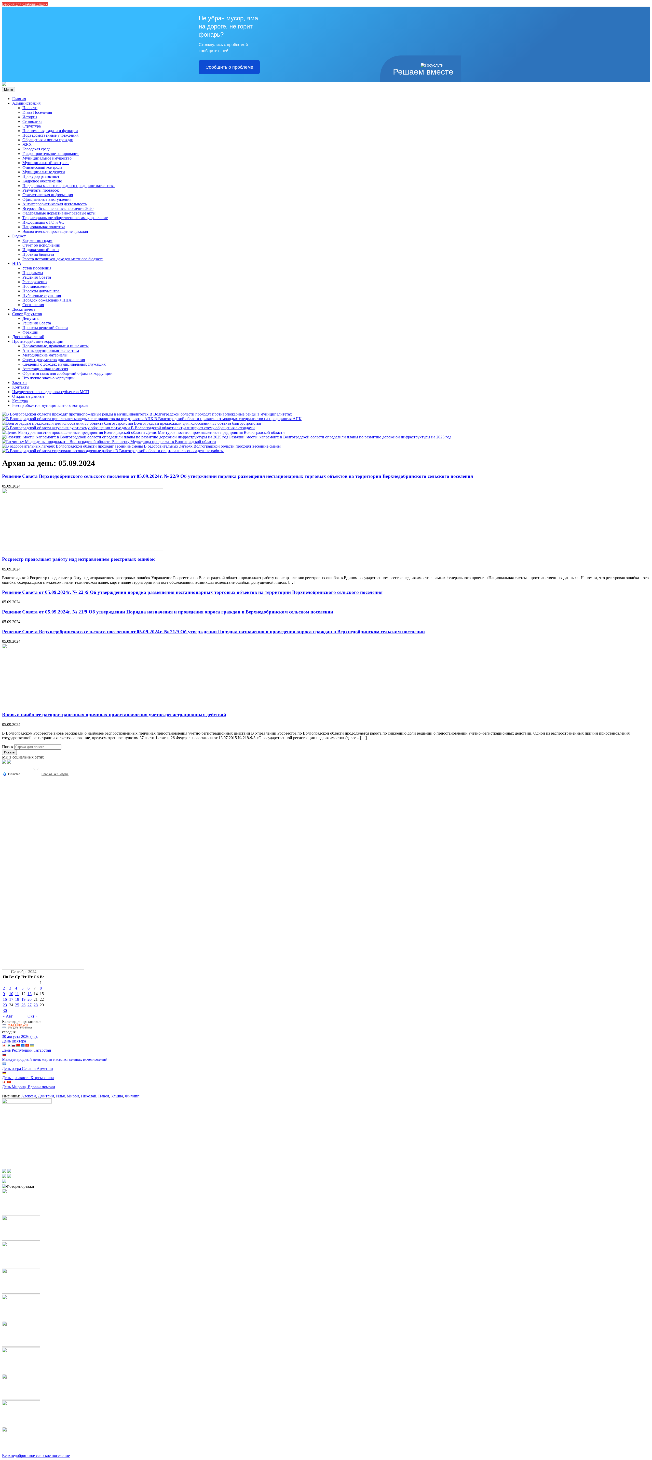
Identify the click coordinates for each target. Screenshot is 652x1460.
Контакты (20, 387)
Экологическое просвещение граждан (55, 231)
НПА (16, 263)
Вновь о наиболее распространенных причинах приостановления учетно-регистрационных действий (114, 714)
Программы (32, 272)
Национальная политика (43, 227)
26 (23, 1005)
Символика (32, 121)
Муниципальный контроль (45, 163)
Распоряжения (34, 282)
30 (5, 1010)
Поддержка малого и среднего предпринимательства (68, 185)
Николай (88, 1096)
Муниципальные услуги (43, 172)
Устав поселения (36, 268)
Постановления (35, 286)
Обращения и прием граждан (47, 140)
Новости (29, 108)
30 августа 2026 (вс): (20, 1036)
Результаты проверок (40, 190)
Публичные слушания (41, 295)
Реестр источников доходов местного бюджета (62, 259)
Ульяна (117, 1096)
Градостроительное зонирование (50, 153)
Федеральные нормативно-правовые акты (59, 213)
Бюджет (19, 236)
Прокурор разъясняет (40, 176)
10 (11, 994)
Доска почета (23, 309)
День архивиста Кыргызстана (28, 1078)
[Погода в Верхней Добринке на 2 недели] (55, 774)
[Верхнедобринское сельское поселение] (4, 84)
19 (23, 999)
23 (5, 1005)
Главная (19, 98)
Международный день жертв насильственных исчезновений (54, 1059)
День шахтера (14, 1041)
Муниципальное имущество (47, 158)
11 (17, 994)
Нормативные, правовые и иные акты (55, 346)
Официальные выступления (46, 199)
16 (5, 999)
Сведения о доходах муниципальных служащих (64, 364)
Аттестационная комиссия (45, 369)
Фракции (30, 332)
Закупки (19, 382)
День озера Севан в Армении (27, 1068)
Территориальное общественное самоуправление (65, 218)
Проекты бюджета (38, 254)
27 (30, 1005)
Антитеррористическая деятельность (54, 204)
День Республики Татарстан (26, 1050)
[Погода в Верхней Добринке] (36, 769)
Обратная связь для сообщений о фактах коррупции (67, 373)
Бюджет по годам (37, 240)
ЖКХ (27, 144)
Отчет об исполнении (41, 245)
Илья (60, 1096)
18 (17, 999)
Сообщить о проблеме (229, 67)
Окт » (32, 1016)
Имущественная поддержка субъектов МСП (50, 392)
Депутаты (30, 318)
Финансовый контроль (42, 167)
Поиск (7, 747)
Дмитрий (46, 1096)
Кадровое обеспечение (42, 181)
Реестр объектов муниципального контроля (50, 405)
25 (17, 1005)
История (29, 117)
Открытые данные (28, 396)
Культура (20, 401)
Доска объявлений (28, 337)
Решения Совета (36, 277)
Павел (103, 1096)
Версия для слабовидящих (25, 4)
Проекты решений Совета (45, 327)
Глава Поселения (37, 112)
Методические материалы (44, 355)
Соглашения (33, 305)
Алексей (28, 1096)
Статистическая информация (47, 195)
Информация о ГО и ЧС (43, 222)
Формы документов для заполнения (53, 359)
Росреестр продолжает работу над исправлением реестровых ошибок (78, 559)
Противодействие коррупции (37, 341)
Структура (31, 126)
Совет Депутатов (27, 314)
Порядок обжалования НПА (47, 300)
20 (30, 999)
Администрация (26, 103)
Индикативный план (40, 250)
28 (36, 1005)
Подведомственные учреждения (50, 135)
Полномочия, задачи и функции (50, 130)
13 (30, 994)
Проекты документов (41, 291)
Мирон (73, 1096)
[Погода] (11, 773)
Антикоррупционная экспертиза (50, 350)
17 (11, 999)
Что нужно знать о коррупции (48, 378)
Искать (9, 752)
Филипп (132, 1096)
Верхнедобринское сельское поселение (36, 1455)
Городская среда (36, 149)
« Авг (8, 1016)
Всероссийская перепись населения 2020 (57, 208)
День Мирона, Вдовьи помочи (28, 1087)
